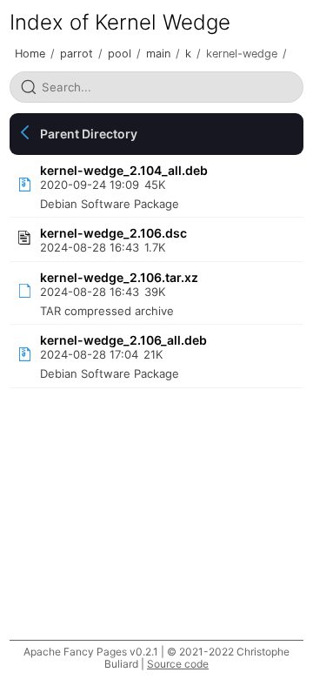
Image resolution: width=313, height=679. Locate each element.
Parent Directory (88, 133)
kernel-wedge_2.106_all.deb (123, 340)
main (158, 53)
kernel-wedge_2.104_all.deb (124, 170)
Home (30, 53)
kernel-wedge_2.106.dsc (113, 232)
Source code (178, 663)
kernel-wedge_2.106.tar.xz (119, 277)
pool (119, 53)
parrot (76, 53)
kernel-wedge (241, 53)
